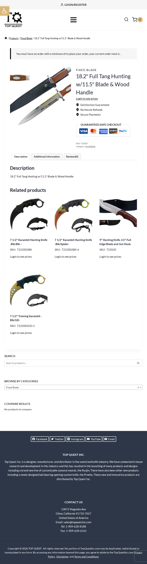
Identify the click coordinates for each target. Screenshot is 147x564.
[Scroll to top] (138, 547)
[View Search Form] (126, 20)
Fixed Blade (86, 70)
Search (139, 364)
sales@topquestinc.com (77, 522)
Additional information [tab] (47, 156)
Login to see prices (87, 98)
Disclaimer (62, 556)
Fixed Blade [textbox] (72, 387)
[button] (4, 11)
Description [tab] (20, 156)
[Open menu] (73, 19)
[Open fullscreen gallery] (67, 122)
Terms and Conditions (86, 556)
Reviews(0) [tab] (72, 156)
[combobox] (73, 387)
